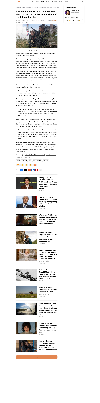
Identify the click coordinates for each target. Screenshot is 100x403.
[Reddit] (29, 170)
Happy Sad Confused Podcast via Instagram (35, 155)
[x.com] (25, 170)
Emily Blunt (24, 160)
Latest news (23, 6)
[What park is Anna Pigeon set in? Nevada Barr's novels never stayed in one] (36, 292)
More (37, 357)
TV (32, 1)
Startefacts (18, 6)
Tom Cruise (45, 160)
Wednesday (54, 1)
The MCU (61, 1)
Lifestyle (42, 1)
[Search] (82, 1)
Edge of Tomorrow (37, 160)
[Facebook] (21, 170)
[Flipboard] (36, 170)
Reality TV (67, 1)
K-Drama (48, 1)
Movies (37, 1)
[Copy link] (40, 170)
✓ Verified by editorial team (22, 20)
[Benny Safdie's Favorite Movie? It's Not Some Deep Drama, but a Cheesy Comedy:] (36, 184)
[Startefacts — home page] (19, 1)
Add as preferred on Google (22, 22)
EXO (30, 160)
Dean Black (54, 20)
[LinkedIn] (33, 170)
